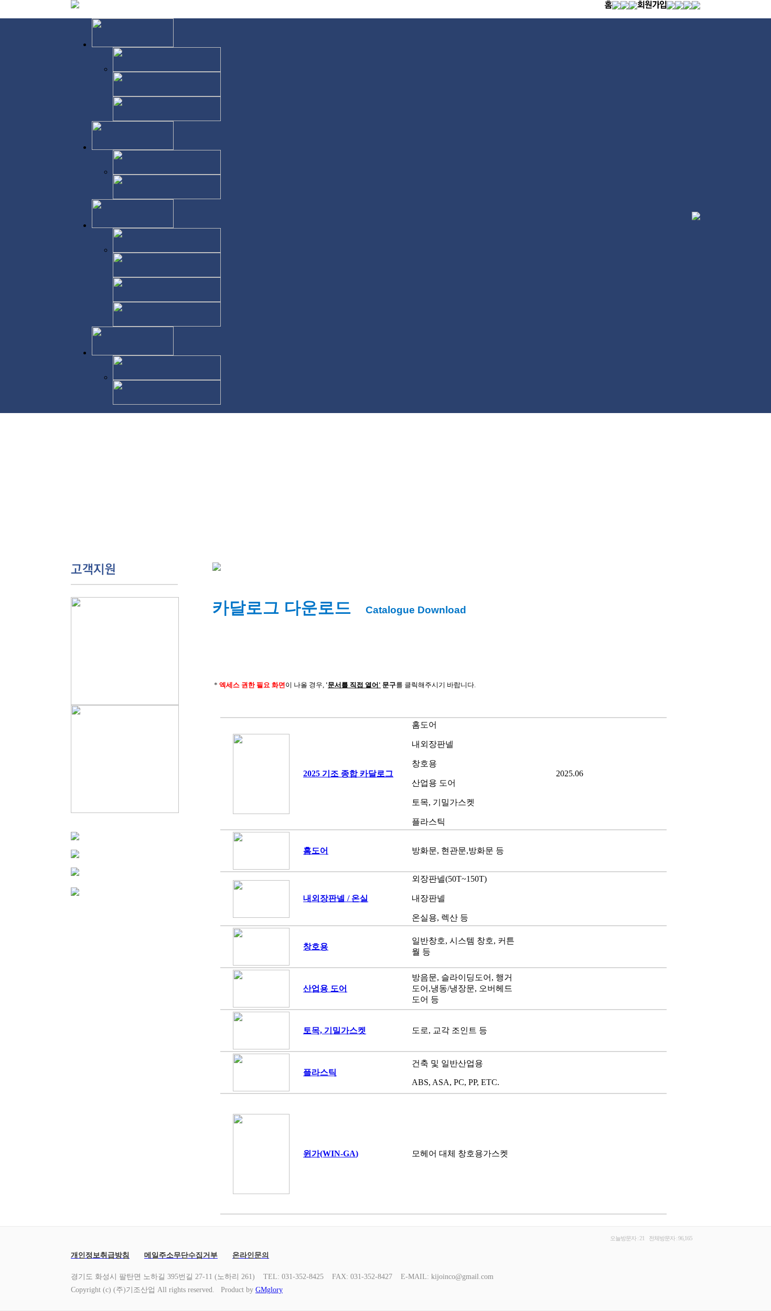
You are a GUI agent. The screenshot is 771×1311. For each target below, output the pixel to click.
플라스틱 (320, 1072)
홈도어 (315, 850)
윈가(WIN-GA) (330, 1153)
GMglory (269, 1290)
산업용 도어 (325, 988)
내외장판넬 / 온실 (335, 898)
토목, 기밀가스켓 (334, 1030)
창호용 (315, 946)
